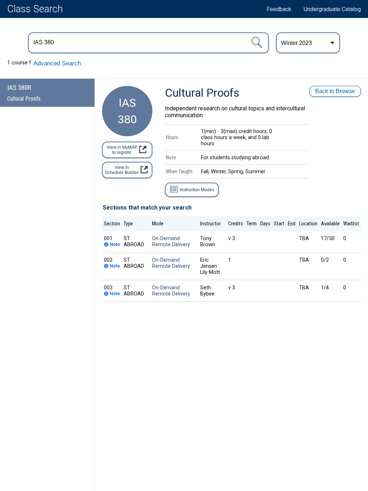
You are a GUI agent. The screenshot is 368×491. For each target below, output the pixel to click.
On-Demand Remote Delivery (171, 241)
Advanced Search (57, 63)
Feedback (279, 9)
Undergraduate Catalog (332, 9)
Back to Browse (335, 91)
